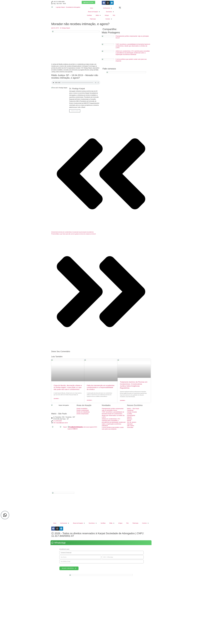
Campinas (130, 410)
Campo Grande (132, 412)
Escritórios (109, 11)
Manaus (129, 419)
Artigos (107, 15)
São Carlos (130, 425)
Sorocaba (130, 427)
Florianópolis (131, 415)
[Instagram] (108, 3)
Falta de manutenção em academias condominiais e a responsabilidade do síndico (100, 387)
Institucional (106, 8)
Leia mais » (56, 398)
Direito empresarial (82, 414)
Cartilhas (89, 15)
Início (91, 8)
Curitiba (129, 414)
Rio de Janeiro (131, 422)
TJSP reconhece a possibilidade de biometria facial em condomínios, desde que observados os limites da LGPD (133, 45)
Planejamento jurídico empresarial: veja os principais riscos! (113, 409)
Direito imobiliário (82, 408)
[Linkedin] (112, 3)
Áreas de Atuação (93, 11)
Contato (107, 19)
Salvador (130, 424)
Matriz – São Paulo (133, 408)
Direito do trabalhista (83, 412)
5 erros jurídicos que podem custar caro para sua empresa (113, 428)
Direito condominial (83, 410)
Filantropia (93, 19)
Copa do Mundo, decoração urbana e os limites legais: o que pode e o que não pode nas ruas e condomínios (68, 387)
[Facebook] (104, 3)
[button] (120, 7)
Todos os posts (75, 111)
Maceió (129, 417)
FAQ (114, 15)
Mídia (97, 15)
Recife (129, 420)
